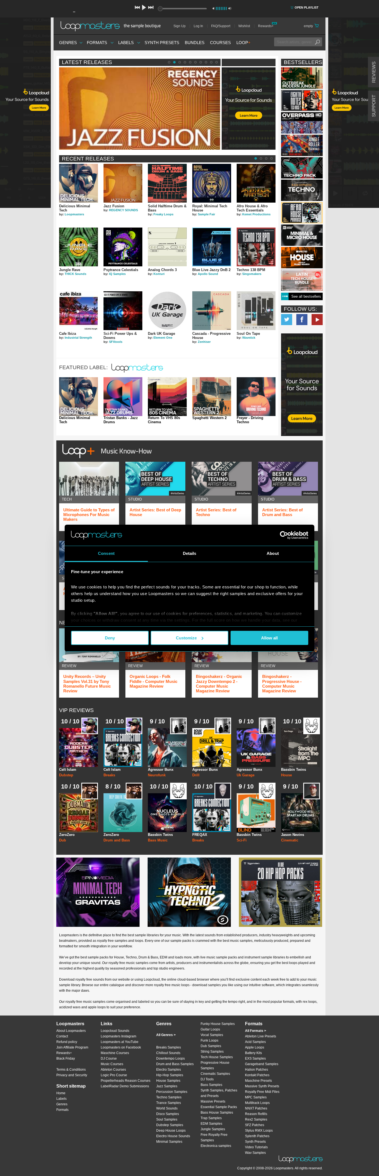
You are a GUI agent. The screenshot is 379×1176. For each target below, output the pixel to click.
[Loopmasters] (138, 373)
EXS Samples (255, 1058)
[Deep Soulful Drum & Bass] (122, 812)
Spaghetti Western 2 (209, 418)
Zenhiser (204, 341)
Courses (220, 42)
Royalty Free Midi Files (262, 1092)
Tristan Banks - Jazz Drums (120, 420)
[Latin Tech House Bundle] (302, 280)
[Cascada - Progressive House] (211, 310)
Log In (198, 26)
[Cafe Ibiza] (78, 310)
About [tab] (273, 553)
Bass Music (158, 840)
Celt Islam (67, 769)
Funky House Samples (218, 1024)
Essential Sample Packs (219, 1107)
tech (67, 499)
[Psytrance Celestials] (122, 247)
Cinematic (289, 840)
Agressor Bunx (160, 769)
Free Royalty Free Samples (214, 1137)
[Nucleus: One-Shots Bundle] (167, 812)
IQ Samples (117, 273)
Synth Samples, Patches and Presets (219, 1093)
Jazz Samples (166, 1086)
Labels (126, 42)
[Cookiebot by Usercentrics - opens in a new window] (284, 535)
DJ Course (109, 1058)
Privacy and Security (71, 1075)
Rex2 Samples (256, 1119)
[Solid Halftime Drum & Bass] (167, 183)
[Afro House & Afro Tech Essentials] (256, 183)
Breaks (109, 775)
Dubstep (66, 775)
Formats (97, 42)
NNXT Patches (256, 1108)
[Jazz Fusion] (122, 183)
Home (60, 1093)
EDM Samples (211, 1124)
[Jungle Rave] (78, 247)
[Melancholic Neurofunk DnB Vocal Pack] (167, 747)
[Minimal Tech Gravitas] (98, 892)
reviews (374, 72)
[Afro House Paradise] (302, 212)
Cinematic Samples (215, 1074)
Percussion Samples (171, 1092)
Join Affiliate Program (72, 1047)
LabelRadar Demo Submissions (125, 1086)
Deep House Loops (171, 1130)
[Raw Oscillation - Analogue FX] (256, 812)
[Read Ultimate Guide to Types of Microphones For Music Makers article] (89, 479)
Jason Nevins (292, 835)
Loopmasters (74, 214)
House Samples (168, 1081)
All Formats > (255, 1031)
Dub (62, 840)
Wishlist (244, 26)
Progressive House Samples (215, 1065)
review (69, 666)
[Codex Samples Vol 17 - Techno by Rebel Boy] (302, 167)
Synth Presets (162, 42)
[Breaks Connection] (122, 747)
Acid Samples (255, 1042)
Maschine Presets (258, 1081)
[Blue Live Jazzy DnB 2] (211, 247)
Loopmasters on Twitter (286, 319)
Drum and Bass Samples (175, 1064)
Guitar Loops (210, 1029)
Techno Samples (168, 1097)
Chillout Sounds (168, 1053)
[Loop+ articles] (105, 459)
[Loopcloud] (25, 113)
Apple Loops (254, 1047)
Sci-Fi (242, 840)
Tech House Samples (217, 1057)
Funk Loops (209, 1040)
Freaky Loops (163, 214)
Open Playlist (307, 7)
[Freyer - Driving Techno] (256, 396)
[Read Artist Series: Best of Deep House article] (155, 479)
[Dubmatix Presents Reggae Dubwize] (78, 812)
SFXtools (115, 341)
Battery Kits (253, 1053)
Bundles (194, 42)
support (374, 106)
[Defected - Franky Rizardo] (302, 257)
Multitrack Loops (257, 1103)
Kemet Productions (256, 214)
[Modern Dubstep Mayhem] (78, 747)
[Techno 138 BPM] (256, 247)
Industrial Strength (78, 337)
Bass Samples (211, 1085)
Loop (243, 42)
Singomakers (251, 273)
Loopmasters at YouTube (119, 1042)
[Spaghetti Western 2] (211, 396)
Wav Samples (255, 1153)
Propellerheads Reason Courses (125, 1081)
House (286, 775)
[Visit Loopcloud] (302, 385)
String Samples (212, 1051)
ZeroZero (67, 835)
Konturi (159, 273)
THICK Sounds (75, 273)
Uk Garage (245, 775)
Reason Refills (256, 1114)
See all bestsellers (306, 296)
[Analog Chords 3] (167, 247)
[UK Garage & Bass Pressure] (256, 747)
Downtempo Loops (170, 1058)
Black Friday (65, 1058)
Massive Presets (213, 1101)
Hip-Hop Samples (169, 1075)
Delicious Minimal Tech (74, 420)
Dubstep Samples (169, 1125)
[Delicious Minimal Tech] (78, 183)
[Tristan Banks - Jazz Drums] (122, 396)
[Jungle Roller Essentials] (302, 145)
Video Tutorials (256, 1147)
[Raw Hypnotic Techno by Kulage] (302, 190)
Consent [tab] (106, 553)
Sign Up (179, 26)
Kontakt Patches (257, 1075)
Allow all (269, 638)
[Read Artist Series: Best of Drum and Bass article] (288, 479)
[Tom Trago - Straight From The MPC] (300, 747)
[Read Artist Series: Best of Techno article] (222, 479)
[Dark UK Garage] (167, 310)
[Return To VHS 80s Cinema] (167, 396)
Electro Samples (168, 1070)
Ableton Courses (113, 1070)
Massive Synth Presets (262, 1086)
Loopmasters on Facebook (301, 319)
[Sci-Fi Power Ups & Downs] (122, 310)
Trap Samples (211, 1118)
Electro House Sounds (173, 1136)
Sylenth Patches (257, 1136)
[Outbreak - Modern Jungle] (302, 78)
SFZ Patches (254, 1125)
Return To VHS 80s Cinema (164, 420)
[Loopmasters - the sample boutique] (112, 26)
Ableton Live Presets (260, 1036)
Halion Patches (256, 1070)
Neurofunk (157, 775)
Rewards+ (266, 26)
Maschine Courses (115, 1053)
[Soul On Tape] (256, 310)
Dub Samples (211, 1046)
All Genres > (166, 1035)
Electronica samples (216, 1146)
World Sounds (167, 1108)
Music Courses (112, 1064)
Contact (62, 1036)
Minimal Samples (169, 1142)
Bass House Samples (217, 1112)
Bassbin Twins (293, 769)
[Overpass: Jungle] (302, 123)
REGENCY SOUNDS (123, 210)
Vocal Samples (212, 1035)
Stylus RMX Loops (259, 1130)
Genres (68, 42)
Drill (195, 775)
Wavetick (248, 337)
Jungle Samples (213, 1129)
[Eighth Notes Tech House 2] (302, 100)
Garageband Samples (261, 1064)
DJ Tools (207, 1079)
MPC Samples (256, 1097)
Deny (110, 638)
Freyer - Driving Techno (250, 420)
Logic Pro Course (114, 1075)
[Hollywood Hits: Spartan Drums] (300, 812)
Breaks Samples (168, 1047)
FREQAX (199, 835)
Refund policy (66, 1042)
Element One (162, 337)
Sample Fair (206, 214)
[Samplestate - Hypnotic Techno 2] (189, 892)
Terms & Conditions (71, 1070)
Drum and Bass (116, 840)
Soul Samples (166, 1119)
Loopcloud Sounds (115, 1031)
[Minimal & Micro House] (302, 235)
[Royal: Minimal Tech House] (211, 183)
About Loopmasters (71, 1031)
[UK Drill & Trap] (211, 747)
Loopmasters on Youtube (317, 319)
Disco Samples (167, 1114)
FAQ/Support (220, 26)
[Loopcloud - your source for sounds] (249, 81)
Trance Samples (168, 1103)
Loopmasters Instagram (118, 1036)
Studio (135, 499)
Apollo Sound (208, 273)
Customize (186, 638)
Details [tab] (189, 553)
